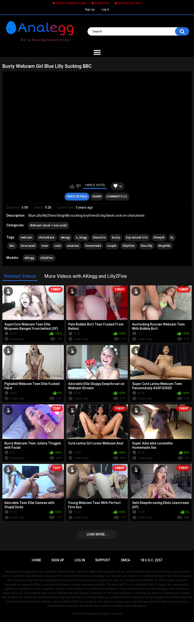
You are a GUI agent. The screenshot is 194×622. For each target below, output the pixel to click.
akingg (65, 237)
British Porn (102, 3)
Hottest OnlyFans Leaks (71, 3)
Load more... (97, 534)
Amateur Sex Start (129, 3)
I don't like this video (78, 186)
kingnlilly (165, 245)
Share (96, 196)
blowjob (159, 237)
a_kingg (81, 237)
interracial (28, 245)
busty (116, 237)
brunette (99, 237)
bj (172, 237)
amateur (73, 245)
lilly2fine (129, 245)
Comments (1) (116, 196)
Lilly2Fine (46, 258)
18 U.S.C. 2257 (151, 560)
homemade (93, 245)
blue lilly (146, 245)
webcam (26, 237)
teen (44, 245)
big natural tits (137, 237)
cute (57, 245)
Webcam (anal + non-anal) (48, 225)
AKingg (29, 258)
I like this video (72, 186)
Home (36, 560)
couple (112, 245)
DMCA (125, 560)
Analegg (92, 613)
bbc (12, 245)
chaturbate (47, 237)
